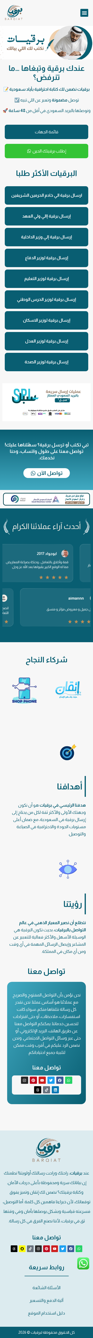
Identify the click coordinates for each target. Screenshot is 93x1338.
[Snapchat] (22, 1248)
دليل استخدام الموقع (46, 1313)
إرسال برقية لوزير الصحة (46, 362)
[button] (84, 13)
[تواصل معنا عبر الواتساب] (83, 1268)
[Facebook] (59, 1080)
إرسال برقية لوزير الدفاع (46, 257)
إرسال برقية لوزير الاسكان (46, 320)
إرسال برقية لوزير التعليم (46, 278)
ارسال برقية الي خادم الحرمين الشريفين (46, 195)
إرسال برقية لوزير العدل (46, 341)
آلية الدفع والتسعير (46, 1300)
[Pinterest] (33, 1080)
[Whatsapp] (68, 1080)
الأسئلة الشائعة (46, 1287)
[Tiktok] (46, 1089)
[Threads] (37, 1089)
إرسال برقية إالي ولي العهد (46, 216)
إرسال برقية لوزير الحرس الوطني (46, 299)
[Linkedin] (55, 1089)
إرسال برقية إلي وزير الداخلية (46, 237)
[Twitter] (51, 1080)
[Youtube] (42, 1080)
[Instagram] (24, 1080)
